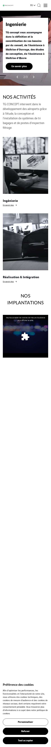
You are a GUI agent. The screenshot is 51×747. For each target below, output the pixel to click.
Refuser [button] (25, 731)
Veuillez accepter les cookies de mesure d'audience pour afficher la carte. (25, 318)
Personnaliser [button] (25, 721)
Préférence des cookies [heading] (18, 684)
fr (31, 5)
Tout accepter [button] (25, 740)
